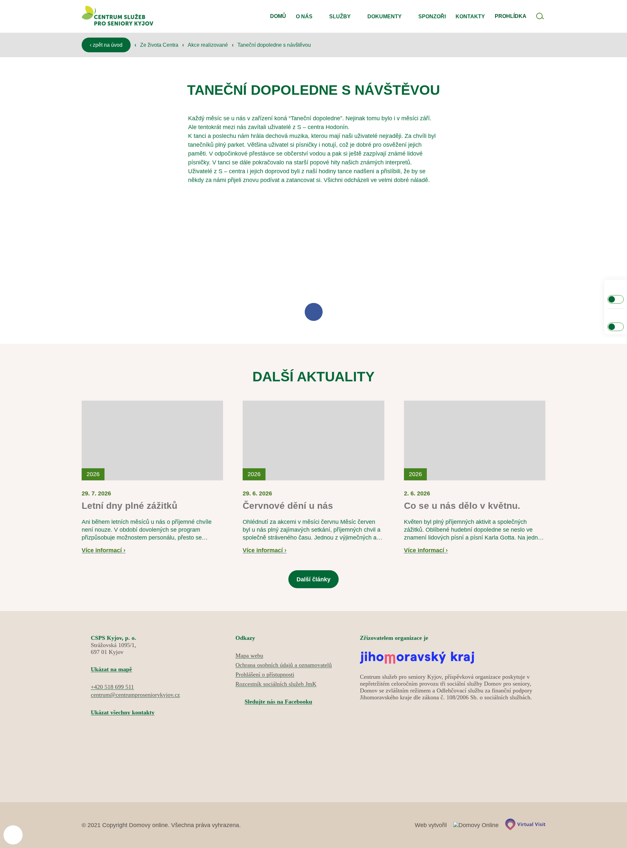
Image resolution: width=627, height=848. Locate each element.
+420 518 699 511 (112, 687)
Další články (313, 579)
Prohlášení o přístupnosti (264, 674)
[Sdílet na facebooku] (314, 312)
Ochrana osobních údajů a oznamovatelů (283, 665)
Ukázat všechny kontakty (122, 712)
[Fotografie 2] (253, 243)
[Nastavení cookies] (13, 835)
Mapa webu (249, 655)
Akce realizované (208, 45)
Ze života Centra (160, 45)
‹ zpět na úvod (106, 45)
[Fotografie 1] (134, 243)
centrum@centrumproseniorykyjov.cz (135, 694)
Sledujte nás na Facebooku (278, 701)
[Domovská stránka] (117, 16)
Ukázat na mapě (111, 669)
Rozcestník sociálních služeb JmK (275, 684)
